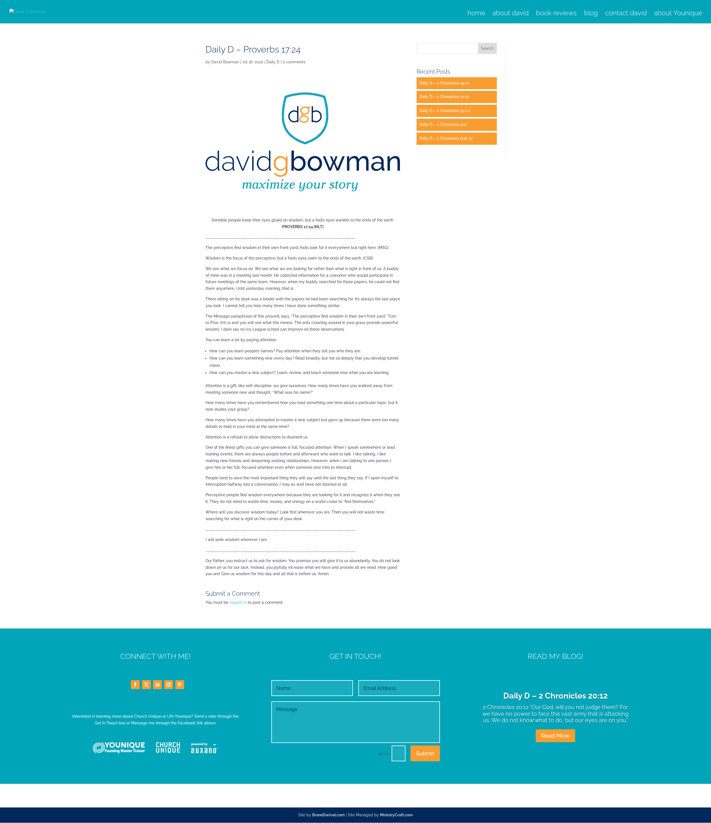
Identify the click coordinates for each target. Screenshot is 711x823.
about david (510, 14)
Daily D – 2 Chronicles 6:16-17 (445, 138)
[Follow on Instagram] (168, 684)
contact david (626, 14)
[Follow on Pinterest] (179, 684)
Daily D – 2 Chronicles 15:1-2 (444, 110)
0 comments (294, 62)
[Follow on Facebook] (135, 684)
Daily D (272, 62)
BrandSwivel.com (328, 815)
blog (591, 14)
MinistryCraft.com (396, 815)
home (476, 14)
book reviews (556, 14)
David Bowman (225, 62)
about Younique (678, 14)
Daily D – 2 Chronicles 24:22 (444, 83)
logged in (238, 602)
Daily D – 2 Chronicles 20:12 (444, 96)
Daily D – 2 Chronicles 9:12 (443, 124)
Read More (555, 735)
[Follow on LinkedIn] (157, 684)
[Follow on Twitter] (146, 684)
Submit (425, 753)
